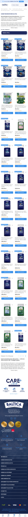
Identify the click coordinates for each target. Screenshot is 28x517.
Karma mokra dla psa (6, 460)
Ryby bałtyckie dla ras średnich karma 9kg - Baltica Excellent (20, 185)
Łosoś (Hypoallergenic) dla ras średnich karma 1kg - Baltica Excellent (7, 79)
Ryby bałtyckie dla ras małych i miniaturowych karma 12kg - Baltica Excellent (7, 238)
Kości (2, 497)
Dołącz (21, 1)
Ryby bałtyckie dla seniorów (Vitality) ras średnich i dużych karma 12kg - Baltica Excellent (20, 238)
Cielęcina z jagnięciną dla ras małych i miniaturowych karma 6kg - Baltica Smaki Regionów (20, 132)
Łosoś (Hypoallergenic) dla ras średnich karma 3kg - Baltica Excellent (7, 132)
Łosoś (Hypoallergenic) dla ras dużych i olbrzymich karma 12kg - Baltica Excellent (7, 212)
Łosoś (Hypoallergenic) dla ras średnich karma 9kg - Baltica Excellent (7, 185)
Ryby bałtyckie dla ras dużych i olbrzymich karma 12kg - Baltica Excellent (21, 212)
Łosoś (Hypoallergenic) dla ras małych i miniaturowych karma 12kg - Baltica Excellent (7, 291)
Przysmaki (3, 494)
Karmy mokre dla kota (7, 463)
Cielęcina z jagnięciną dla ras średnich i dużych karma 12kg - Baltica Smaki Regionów (20, 291)
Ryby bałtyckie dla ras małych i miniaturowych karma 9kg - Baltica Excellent (20, 159)
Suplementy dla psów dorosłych (9, 481)
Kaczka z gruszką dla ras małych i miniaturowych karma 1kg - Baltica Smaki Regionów (20, 106)
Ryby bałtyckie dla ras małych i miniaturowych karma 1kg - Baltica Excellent (7, 53)
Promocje (3, 466)
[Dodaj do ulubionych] (12, 40)
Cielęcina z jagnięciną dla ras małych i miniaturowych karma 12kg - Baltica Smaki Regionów (7, 318)
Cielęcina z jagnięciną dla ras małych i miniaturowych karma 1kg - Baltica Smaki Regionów (7, 106)
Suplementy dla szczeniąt (8, 484)
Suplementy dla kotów (7, 488)
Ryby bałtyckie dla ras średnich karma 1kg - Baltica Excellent (20, 79)
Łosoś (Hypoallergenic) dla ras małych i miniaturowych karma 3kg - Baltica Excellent (20, 344)
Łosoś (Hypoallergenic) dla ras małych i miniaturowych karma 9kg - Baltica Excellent (7, 159)
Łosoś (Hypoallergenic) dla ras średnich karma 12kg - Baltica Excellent (7, 265)
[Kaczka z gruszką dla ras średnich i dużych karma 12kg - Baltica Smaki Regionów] (7, 336)
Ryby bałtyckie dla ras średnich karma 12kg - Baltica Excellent (20, 265)
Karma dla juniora (6, 475)
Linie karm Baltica (5, 478)
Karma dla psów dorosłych (8, 469)
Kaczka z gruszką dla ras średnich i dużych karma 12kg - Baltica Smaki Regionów (7, 344)
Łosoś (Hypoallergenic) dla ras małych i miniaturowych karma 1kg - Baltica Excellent (20, 53)
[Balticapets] (5, 5)
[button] (19, 5)
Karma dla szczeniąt (6, 472)
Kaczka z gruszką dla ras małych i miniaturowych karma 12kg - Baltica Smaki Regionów (20, 318)
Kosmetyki (4, 491)
